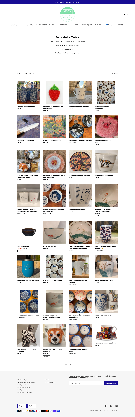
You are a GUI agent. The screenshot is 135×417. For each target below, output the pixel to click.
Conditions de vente (23, 387)
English (21, 406)
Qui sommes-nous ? (50, 382)
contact (46, 380)
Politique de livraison (24, 385)
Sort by (19, 73)
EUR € (31, 406)
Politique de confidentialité (26, 382)
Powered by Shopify (112, 410)
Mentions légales (22, 380)
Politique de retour (23, 390)
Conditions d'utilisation (24, 392)
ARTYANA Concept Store (100, 410)
